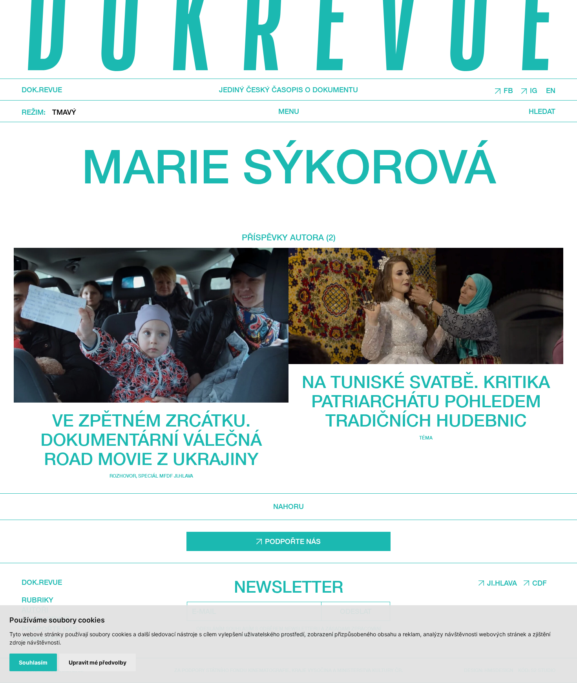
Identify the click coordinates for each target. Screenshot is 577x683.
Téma (426, 437)
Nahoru (288, 506)
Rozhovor (123, 475)
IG (533, 90)
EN (550, 90)
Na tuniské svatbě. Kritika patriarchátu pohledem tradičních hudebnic (426, 400)
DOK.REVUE (42, 89)
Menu (288, 111)
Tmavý (64, 111)
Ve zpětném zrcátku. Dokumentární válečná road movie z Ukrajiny (151, 439)
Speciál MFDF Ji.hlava (165, 475)
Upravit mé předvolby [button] (97, 662)
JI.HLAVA (502, 583)
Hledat (542, 111)
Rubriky (37, 599)
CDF (539, 583)
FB (508, 90)
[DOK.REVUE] (288, 39)
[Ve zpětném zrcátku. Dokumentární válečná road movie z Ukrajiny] (151, 325)
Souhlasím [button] (33, 662)
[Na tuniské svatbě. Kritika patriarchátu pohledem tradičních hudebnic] (425, 306)
